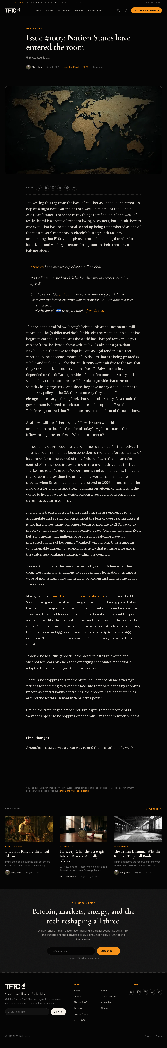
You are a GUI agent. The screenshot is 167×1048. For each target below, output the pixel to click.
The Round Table (110, 996)
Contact (105, 1008)
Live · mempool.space (149, 2)
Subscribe (107, 950)
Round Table (94, 10)
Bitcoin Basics (81, 1014)
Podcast (79, 10)
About (104, 990)
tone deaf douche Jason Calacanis (77, 596)
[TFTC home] (12, 10)
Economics (67, 846)
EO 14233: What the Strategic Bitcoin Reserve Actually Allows (82, 856)
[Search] (118, 10)
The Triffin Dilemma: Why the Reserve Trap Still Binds (137, 854)
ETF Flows (79, 1020)
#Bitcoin (37, 267)
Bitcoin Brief (64, 10)
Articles (49, 10)
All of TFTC (155, 808)
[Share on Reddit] (60, 188)
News (38, 10)
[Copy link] (74, 188)
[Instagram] (145, 992)
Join (56, 1011)
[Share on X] (39, 188)
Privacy (148, 1036)
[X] (131, 992)
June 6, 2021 (95, 310)
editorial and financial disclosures (74, 791)
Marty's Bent (35, 28)
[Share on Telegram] (67, 188)
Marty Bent (37, 67)
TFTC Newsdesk (68, 876)
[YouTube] (152, 992)
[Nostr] (138, 992)
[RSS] (159, 992)
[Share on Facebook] (46, 188)
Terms (159, 1036)
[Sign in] (126, 10)
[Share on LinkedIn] (53, 188)
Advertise (106, 1002)
